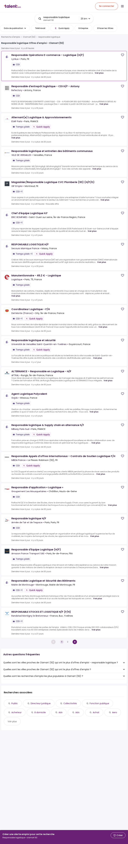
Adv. (77, 712)
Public (14, 703)
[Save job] (122, 55)
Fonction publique (99, 703)
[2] (75, 642)
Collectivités (70, 703)
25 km (84, 18)
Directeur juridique (41, 703)
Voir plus (99, 73)
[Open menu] (122, 6)
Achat (96, 712)
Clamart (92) (29, 37)
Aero (114, 712)
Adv (61, 712)
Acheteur (16, 712)
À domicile (40, 712)
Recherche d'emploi (10, 37)
